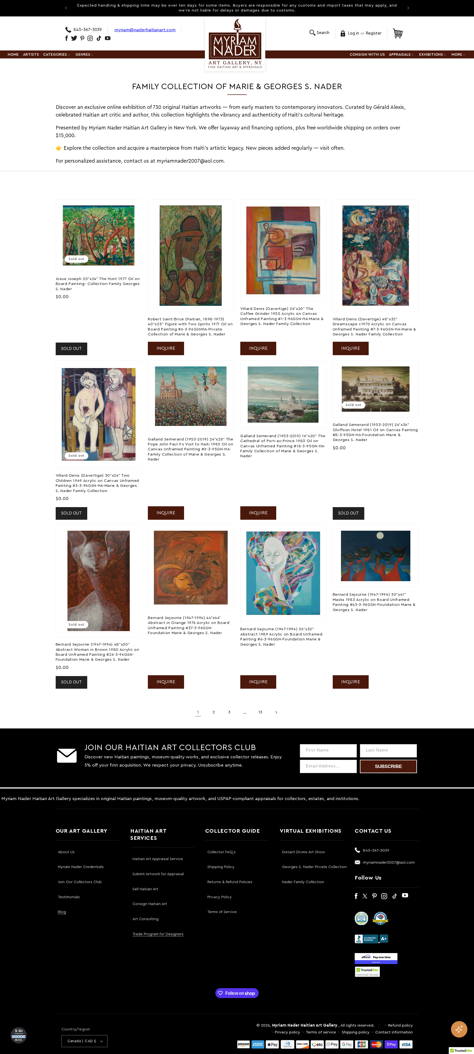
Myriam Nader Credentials (81, 867)
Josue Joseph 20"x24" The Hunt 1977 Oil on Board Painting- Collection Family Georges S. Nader (98, 284)
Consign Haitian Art (149, 904)
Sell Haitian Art (145, 889)
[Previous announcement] (66, 7)
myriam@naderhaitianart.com (145, 29)
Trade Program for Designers (158, 934)
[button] (319, 32)
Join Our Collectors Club (80, 882)
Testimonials (69, 897)
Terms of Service (222, 912)
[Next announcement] (408, 7)
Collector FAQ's (221, 852)
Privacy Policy (219, 897)
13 (260, 712)
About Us (66, 852)
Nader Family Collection (303, 882)
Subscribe (388, 766)
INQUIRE (166, 348)
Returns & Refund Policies (229, 882)
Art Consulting (145, 919)
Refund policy (400, 1025)
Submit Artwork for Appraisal (158, 874)
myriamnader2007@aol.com (389, 862)
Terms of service (321, 1032)
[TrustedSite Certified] (367, 972)
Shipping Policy (221, 867)
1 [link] (198, 712)
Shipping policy (355, 1032)
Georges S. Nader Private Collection (314, 867)
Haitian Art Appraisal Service (157, 859)
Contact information (394, 1032)
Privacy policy (287, 1032)
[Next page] (276, 712)
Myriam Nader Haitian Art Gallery (304, 1025)
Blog (62, 912)
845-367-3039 (88, 30)
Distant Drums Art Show (303, 852)
